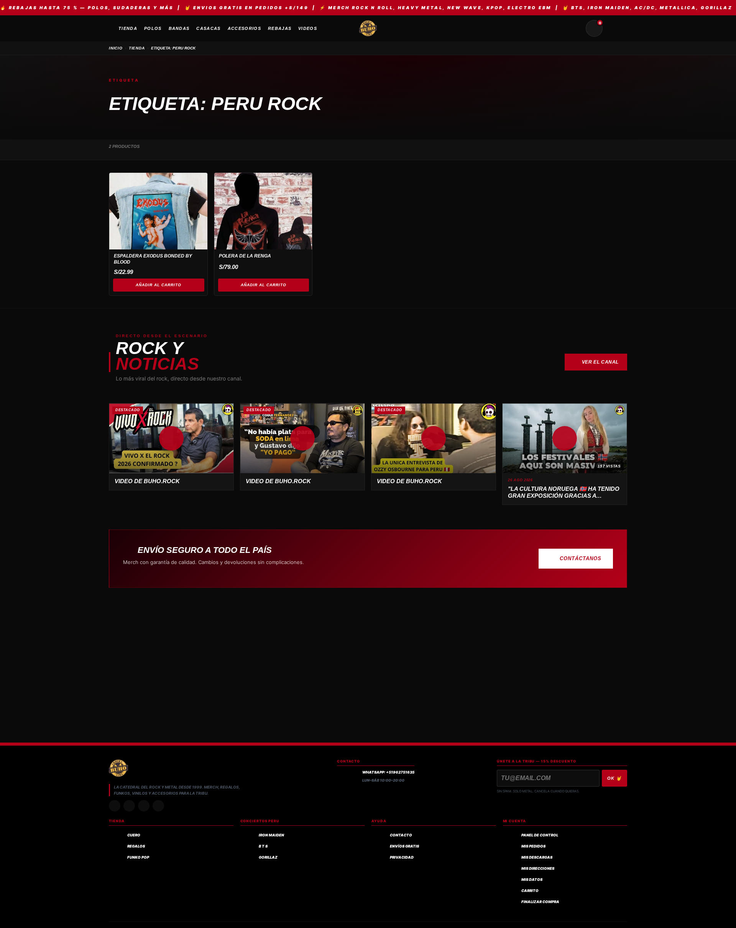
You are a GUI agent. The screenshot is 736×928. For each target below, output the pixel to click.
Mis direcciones (537, 868)
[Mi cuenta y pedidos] (612, 28)
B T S (263, 846)
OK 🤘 (614, 778)
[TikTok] (129, 806)
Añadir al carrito (158, 285)
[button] (171, 438)
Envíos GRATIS (404, 846)
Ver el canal (600, 362)
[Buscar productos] (575, 28)
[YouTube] (158, 806)
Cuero (133, 835)
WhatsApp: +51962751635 (388, 772)
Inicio (116, 48)
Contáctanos (580, 558)
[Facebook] (144, 806)
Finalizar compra (540, 902)
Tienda (137, 48)
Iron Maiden (271, 835)
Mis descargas (536, 857)
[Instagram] (114, 806)
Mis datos (531, 879)
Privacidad (402, 857)
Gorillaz (268, 857)
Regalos (136, 846)
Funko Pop (138, 857)
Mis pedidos (533, 846)
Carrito (530, 891)
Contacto (401, 835)
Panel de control (539, 835)
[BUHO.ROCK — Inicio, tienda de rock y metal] (368, 28)
